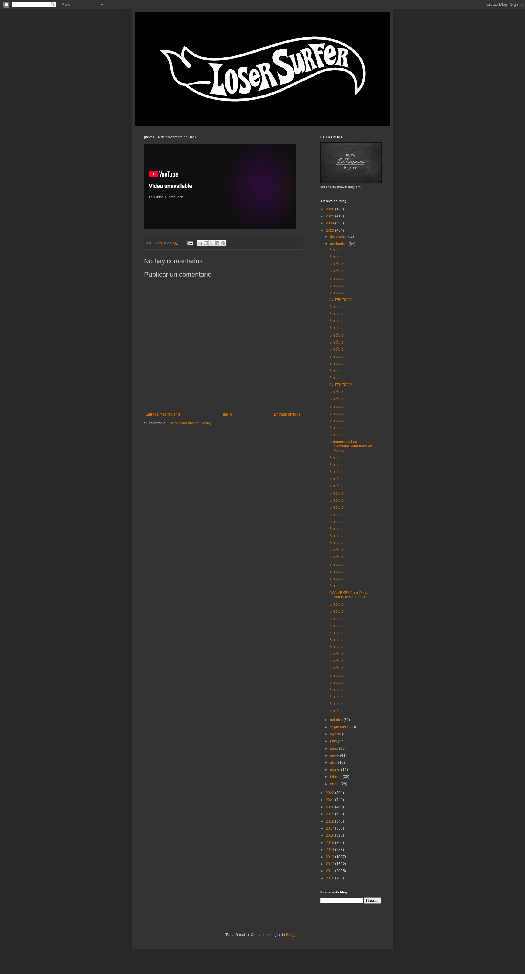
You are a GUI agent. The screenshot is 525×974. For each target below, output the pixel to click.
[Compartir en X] (211, 243)
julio (334, 741)
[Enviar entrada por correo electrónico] (190, 243)
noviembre (339, 244)
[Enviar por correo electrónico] (200, 243)
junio (334, 748)
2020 (330, 807)
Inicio (227, 414)
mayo (335, 755)
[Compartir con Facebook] (217, 243)
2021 (330, 800)
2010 (330, 878)
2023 (330, 230)
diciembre (338, 236)
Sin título (336, 250)
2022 (330, 793)
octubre (336, 720)
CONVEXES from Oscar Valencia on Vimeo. (349, 595)
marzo (335, 770)
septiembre (339, 727)
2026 (330, 209)
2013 (330, 857)
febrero (336, 777)
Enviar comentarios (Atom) (189, 423)
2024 (330, 223)
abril (334, 762)
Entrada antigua (287, 414)
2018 (330, 821)
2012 (330, 864)
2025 (330, 216)
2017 (330, 828)
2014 (330, 850)
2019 (330, 814)
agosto (336, 734)
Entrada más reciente (163, 414)
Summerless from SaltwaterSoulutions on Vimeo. (350, 446)
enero (335, 784)
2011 (330, 871)
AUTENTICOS (341, 300)
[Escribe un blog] (206, 243)
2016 (330, 835)
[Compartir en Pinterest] (223, 243)
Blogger (292, 935)
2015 (330, 843)
